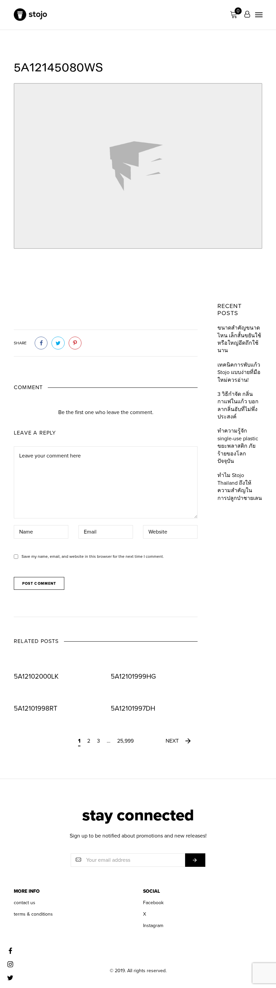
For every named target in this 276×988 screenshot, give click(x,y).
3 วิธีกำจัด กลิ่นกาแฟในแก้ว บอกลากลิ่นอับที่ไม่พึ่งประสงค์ (237, 405)
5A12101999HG (133, 677)
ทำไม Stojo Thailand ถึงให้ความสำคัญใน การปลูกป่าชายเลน (239, 486)
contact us (24, 903)
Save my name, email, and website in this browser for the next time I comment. (93, 556)
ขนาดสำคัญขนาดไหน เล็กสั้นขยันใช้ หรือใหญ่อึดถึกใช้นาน (239, 339)
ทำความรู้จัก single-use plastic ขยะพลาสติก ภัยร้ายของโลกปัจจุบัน (237, 446)
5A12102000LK (36, 677)
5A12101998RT (35, 709)
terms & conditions (33, 914)
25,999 (125, 741)
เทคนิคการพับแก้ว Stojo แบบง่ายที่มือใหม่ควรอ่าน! (239, 372)
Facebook (153, 903)
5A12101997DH (133, 709)
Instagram (153, 925)
